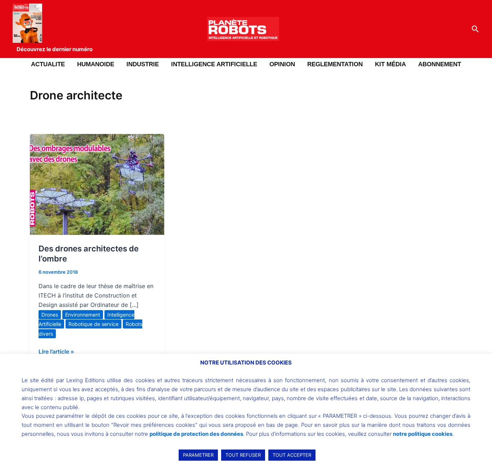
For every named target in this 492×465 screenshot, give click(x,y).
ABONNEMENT (439, 64)
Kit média (390, 64)
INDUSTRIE (142, 64)
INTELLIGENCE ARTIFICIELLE (214, 64)
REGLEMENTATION (335, 64)
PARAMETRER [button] (198, 455)
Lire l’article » (56, 351)
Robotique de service (93, 324)
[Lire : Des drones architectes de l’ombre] (97, 183)
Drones (49, 315)
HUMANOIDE (95, 64)
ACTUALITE (48, 64)
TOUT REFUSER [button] (243, 455)
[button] (475, 29)
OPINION (282, 64)
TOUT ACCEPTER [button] (292, 455)
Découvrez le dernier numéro (55, 49)
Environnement (82, 315)
